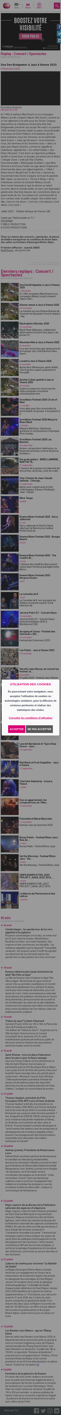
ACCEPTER (17, 729)
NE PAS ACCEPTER (39, 729)
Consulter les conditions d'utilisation (30, 717)
